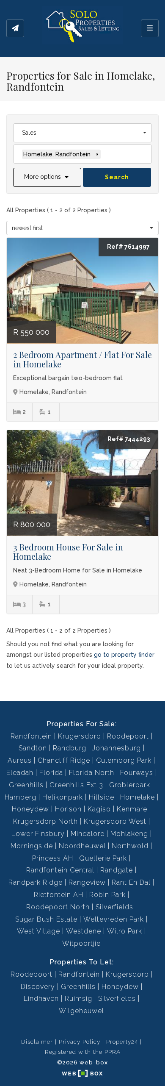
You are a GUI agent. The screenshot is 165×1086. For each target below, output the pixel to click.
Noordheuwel (82, 846)
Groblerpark (129, 785)
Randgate (116, 870)
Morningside (32, 846)
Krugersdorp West (115, 821)
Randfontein (31, 736)
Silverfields (114, 907)
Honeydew (30, 809)
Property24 (122, 1041)
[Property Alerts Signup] (15, 28)
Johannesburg (116, 748)
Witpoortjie (81, 943)
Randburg (69, 748)
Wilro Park (124, 931)
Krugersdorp (79, 736)
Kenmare (132, 809)
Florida (51, 773)
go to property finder (124, 654)
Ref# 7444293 (128, 439)
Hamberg (20, 797)
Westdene (83, 931)
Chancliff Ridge (64, 760)
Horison (68, 809)
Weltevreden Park (113, 919)
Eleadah (19, 773)
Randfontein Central (60, 870)
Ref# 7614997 (128, 246)
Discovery (38, 987)
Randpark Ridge (35, 882)
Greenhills (26, 785)
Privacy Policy (79, 1041)
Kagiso (99, 809)
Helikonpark (62, 797)
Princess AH (52, 858)
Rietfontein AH (58, 895)
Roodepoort (128, 736)
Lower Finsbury (38, 834)
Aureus (20, 760)
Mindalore (87, 834)
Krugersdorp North (45, 821)
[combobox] (82, 132)
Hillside (101, 797)
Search (117, 177)
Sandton (33, 748)
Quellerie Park (103, 858)
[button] (47, 177)
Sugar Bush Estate (46, 919)
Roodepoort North (58, 907)
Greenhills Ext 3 (76, 785)
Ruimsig (78, 998)
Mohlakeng (129, 834)
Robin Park (107, 895)
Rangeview (87, 882)
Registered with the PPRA (83, 1051)
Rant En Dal (131, 882)
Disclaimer (37, 1041)
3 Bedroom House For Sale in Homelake (68, 551)
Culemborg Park (123, 760)
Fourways (136, 773)
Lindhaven (41, 998)
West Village (38, 931)
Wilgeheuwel (81, 1011)
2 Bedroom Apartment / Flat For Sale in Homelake (82, 359)
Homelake (137, 797)
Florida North (91, 773)
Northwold (130, 846)
